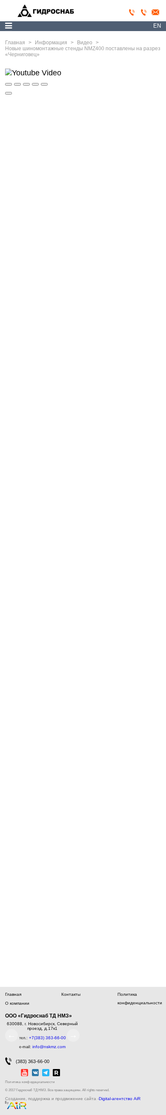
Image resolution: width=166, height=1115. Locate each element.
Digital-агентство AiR (119, 1099)
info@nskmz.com (49, 1046)
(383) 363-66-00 (32, 1061)
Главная (13, 994)
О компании (17, 1003)
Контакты (70, 994)
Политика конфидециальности (29, 1082)
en (157, 26)
